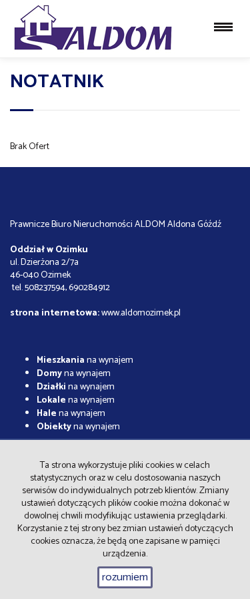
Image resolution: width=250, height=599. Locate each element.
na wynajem (85, 360)
